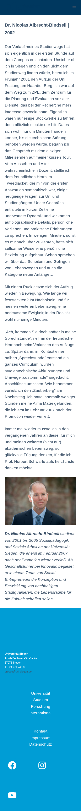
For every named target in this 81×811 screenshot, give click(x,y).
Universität (40, 693)
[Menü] (74, 8)
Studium (40, 700)
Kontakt (40, 731)
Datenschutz (40, 744)
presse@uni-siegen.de (18, 671)
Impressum (40, 738)
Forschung (40, 706)
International (40, 713)
